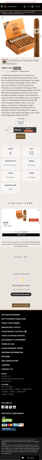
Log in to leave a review (21, 305)
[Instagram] (6, 407)
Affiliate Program (10, 315)
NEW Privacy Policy (11, 327)
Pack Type (21, 118)
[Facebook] (2, 407)
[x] (10, 407)
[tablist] (21, 257)
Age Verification (9, 361)
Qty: (6, 130)
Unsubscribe (6, 381)
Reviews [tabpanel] (18, 257)
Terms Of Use (7, 344)
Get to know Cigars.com (13, 319)
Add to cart (21, 235)
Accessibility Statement (13, 340)
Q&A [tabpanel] (25, 257)
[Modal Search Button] (24, 7)
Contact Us (5, 376)
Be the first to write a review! (21, 294)
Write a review (24, 71)
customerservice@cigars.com (12, 379)
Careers (5, 365)
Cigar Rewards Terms (12, 348)
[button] (30, 458)
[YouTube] (14, 407)
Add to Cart (20, 136)
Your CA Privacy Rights (13, 335)
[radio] (20, 122)
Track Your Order (10, 323)
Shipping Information (12, 352)
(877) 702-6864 (6, 387)
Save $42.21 (33, 220)
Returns (5, 356)
